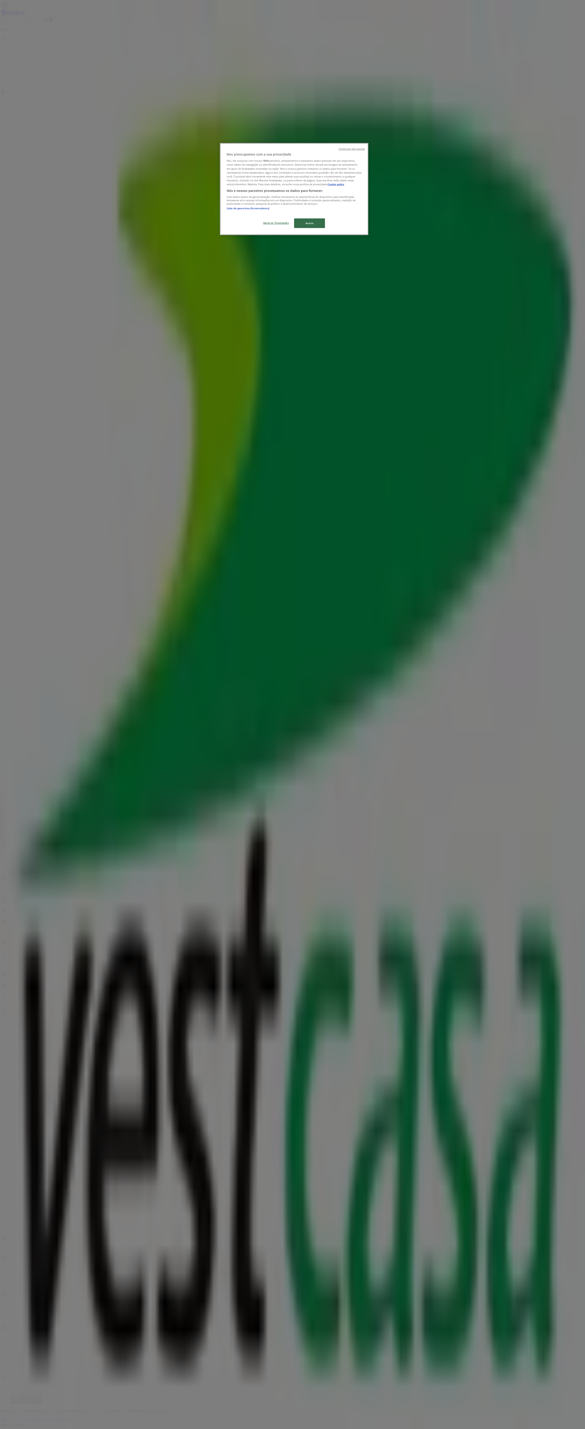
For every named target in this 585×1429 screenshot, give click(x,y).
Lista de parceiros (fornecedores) (248, 208)
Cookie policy (335, 184)
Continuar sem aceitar (352, 148)
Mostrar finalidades (276, 223)
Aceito (310, 223)
